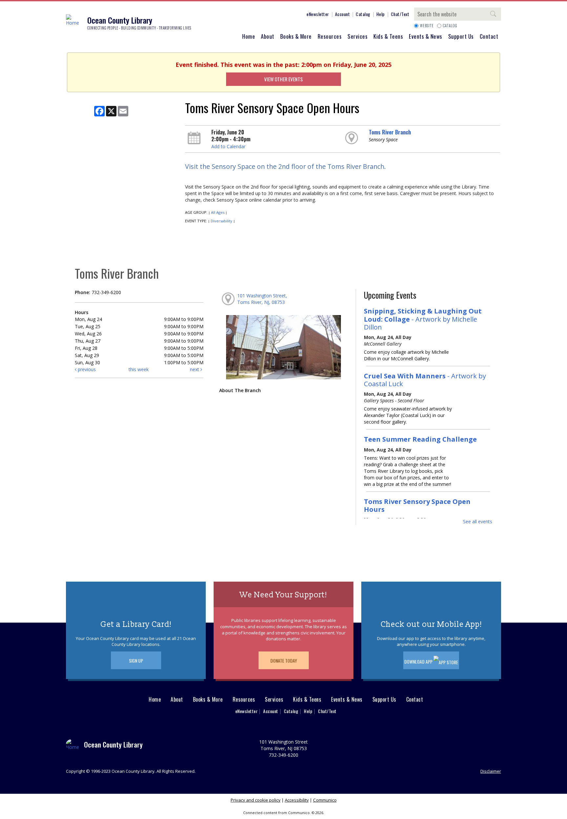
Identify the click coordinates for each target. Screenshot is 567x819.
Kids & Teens (388, 36)
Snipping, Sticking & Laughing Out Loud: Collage (423, 318)
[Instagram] (259, 15)
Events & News (425, 36)
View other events (283, 79)
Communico (325, 800)
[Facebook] (249, 15)
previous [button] (86, 369)
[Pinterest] (279, 15)
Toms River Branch (390, 132)
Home (248, 36)
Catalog (363, 13)
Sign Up (136, 660)
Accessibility (297, 800)
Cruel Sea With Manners (425, 379)
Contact (489, 36)
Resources (330, 36)
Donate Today (283, 660)
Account (342, 13)
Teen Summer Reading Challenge (420, 439)
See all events (477, 521)
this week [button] (139, 369)
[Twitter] (269, 15)
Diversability (221, 220)
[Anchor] (299, 15)
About (267, 36)
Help (380, 13)
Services (357, 36)
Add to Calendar (228, 146)
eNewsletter (317, 13)
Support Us (461, 36)
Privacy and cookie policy (256, 800)
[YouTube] (289, 15)
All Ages (217, 212)
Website (427, 25)
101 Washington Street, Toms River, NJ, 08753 (262, 298)
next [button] (195, 369)
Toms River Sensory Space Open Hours (417, 505)
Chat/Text (400, 13)
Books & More (296, 36)
